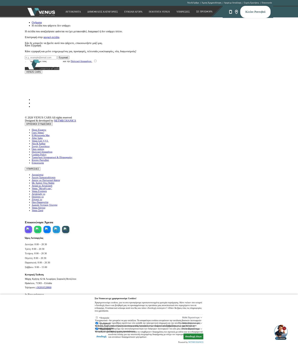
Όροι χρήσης (38, 149)
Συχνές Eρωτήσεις (251, 3)
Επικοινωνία (267, 3)
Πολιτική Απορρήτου (81, 61)
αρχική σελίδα (51, 37)
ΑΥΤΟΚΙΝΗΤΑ (73, 11)
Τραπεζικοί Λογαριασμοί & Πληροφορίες (52, 157)
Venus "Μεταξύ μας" (42, 188)
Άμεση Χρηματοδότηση (211, 3)
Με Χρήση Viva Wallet (43, 183)
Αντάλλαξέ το (38, 194)
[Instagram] (33, 103)
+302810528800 (43, 287)
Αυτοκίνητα (37, 174)
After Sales (37, 138)
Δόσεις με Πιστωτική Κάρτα (46, 180)
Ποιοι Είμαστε (39, 130)
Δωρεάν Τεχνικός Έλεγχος (45, 205)
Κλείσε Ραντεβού (255, 11)
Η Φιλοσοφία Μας (41, 135)
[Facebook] (33, 106)
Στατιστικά (105, 323)
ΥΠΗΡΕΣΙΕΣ (32, 169)
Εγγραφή (63, 57)
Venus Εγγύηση (39, 191)
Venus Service (38, 207)
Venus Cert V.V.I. (40, 141)
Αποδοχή (101, 336)
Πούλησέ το (38, 196)
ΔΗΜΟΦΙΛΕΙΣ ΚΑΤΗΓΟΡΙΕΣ (102, 11)
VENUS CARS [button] (33, 72)
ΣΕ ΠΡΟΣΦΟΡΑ (204, 11)
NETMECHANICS (65, 120)
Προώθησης (105, 329)
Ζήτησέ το (37, 199)
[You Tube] (33, 99)
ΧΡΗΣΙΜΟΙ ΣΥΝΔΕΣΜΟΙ (38, 124)
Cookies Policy (39, 154)
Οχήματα (37, 22)
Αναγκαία (104, 317)
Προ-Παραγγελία (40, 202)
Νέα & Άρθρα (193, 3)
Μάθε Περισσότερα (191, 317)
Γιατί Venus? (38, 132)
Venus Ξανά (37, 210)
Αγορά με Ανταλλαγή (232, 3)
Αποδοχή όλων (193, 336)
